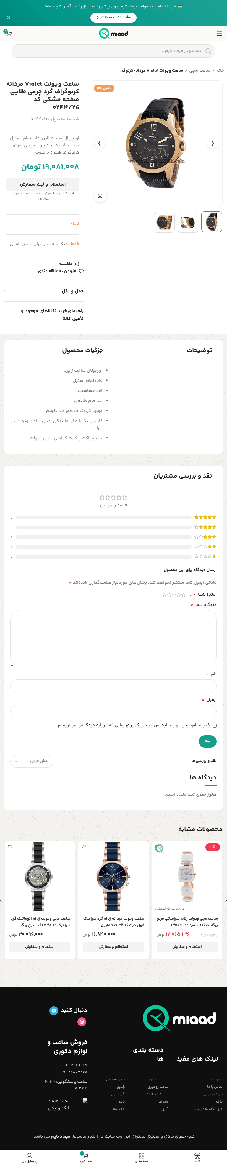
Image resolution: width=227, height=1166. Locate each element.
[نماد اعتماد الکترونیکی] (68, 1104)
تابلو (121, 1102)
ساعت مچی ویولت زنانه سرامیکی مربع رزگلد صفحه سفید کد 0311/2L (187, 922)
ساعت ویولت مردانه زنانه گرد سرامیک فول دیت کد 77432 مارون (113, 922)
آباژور (164, 1109)
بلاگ (219, 1102)
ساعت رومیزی (157, 1087)
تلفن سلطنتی (114, 1079)
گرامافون (118, 1094)
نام (211, 674)
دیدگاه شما (203, 605)
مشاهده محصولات (116, 17)
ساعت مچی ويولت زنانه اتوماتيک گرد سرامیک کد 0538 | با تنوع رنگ (40, 922)
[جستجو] (208, 51)
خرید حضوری (213, 1094)
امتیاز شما (205, 594)
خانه (220, 70)
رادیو (121, 1087)
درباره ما (217, 1079)
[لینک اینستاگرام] (81, 1021)
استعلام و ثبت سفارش (43, 184)
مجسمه (119, 1109)
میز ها (163, 1102)
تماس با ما (215, 1087)
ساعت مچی (199, 70)
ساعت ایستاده (157, 1094)
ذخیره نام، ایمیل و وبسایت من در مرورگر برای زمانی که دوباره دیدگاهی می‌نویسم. (133, 725)
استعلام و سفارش (187, 947)
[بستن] (8, 17)
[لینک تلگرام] (53, 1010)
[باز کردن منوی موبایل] (220, 33)
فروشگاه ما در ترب (209, 1109)
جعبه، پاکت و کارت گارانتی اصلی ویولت (66, 438)
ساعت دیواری (158, 1079)
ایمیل (209, 700)
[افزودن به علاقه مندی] (157, 846)
